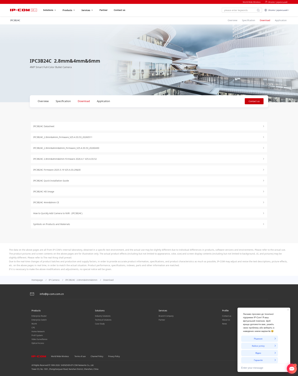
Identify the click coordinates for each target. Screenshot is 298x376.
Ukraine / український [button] (277, 10)
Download (84, 101)
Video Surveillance (39, 339)
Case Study (100, 323)
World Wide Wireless (252, 2)
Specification (63, 101)
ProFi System (37, 335)
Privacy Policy (114, 356)
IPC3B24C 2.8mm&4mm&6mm (81, 279)
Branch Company (166, 316)
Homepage (37, 279)
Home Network (38, 331)
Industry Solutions (103, 316)
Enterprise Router (39, 316)
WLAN (34, 323)
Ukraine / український (277, 2)
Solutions (48, 10)
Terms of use (80, 356)
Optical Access (38, 343)
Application (103, 101)
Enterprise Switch (39, 320)
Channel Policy (97, 356)
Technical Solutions (103, 320)
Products (68, 10)
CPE (33, 327)
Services (86, 10)
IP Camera (54, 279)
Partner (103, 10)
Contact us (119, 10)
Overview (43, 101)
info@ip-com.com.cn (51, 294)
